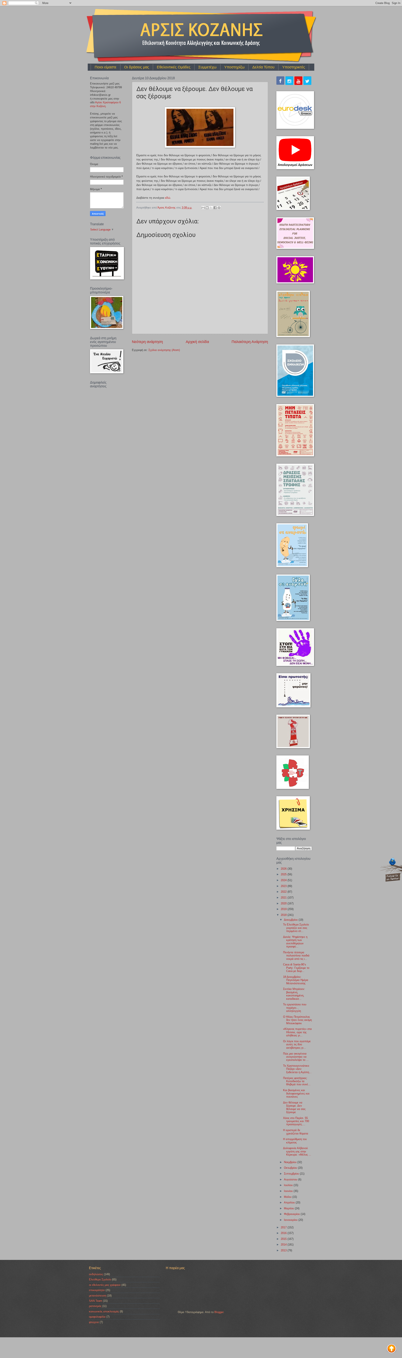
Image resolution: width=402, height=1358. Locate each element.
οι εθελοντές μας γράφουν (105, 1284)
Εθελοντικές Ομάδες (174, 67)
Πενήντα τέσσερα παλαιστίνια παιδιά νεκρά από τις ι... (296, 955)
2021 (284, 897)
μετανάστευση (97, 1295)
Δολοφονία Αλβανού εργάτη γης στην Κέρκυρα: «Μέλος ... (297, 1151)
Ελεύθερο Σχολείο (100, 1279)
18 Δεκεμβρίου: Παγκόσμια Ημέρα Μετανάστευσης (295, 980)
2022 (284, 891)
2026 (284, 868)
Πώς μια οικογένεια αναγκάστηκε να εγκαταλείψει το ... (296, 1057)
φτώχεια (94, 1322)
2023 (284, 886)
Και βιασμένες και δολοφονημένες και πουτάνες (296, 1093)
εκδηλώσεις (96, 1274)
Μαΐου (288, 1196)
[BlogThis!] (207, 208)
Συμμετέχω (207, 67)
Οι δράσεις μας (136, 67)
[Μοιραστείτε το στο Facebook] (215, 208)
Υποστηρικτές (293, 67)
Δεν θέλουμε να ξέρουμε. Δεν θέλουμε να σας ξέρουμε (294, 1107)
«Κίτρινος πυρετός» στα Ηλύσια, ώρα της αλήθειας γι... (297, 1032)
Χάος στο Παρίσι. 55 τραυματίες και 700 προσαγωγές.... (296, 1121)
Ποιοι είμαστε (105, 67)
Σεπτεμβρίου (292, 1173)
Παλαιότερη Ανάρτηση (250, 342)
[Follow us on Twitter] (307, 81)
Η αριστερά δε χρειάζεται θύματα (295, 1132)
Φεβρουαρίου (292, 1214)
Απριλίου (290, 1202)
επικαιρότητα (97, 1290)
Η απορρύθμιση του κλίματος (295, 1141)
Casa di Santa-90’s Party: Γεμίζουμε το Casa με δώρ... (296, 968)
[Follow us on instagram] (289, 81)
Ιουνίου (289, 1191)
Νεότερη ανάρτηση (147, 342)
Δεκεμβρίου (291, 919)
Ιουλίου (289, 1185)
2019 (284, 909)
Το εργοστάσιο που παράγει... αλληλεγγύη (294, 1007)
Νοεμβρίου (290, 1162)
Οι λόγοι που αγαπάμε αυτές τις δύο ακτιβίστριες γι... (297, 1044)
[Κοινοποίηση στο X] (211, 208)
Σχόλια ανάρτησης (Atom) (164, 350)
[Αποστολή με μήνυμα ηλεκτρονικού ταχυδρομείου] (203, 208)
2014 (284, 1244)
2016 (284, 1233)
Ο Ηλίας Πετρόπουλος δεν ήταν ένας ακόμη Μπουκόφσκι (297, 1020)
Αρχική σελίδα (197, 342)
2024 (284, 880)
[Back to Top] (391, 1349)
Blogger (218, 1312)
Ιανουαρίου (291, 1219)
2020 (284, 903)
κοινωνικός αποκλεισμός (104, 1311)
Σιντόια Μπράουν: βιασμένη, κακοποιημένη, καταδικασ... (294, 993)
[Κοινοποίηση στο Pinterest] (219, 208)
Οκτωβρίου (291, 1167)
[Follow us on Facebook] (280, 81)
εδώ (167, 197)
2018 (284, 914)
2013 (284, 1250)
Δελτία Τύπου (263, 67)
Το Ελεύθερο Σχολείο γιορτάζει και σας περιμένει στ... (296, 928)
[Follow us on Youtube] (298, 81)
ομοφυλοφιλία (97, 1316)
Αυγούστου (291, 1179)
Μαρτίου (289, 1208)
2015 (284, 1238)
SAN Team (95, 1300)
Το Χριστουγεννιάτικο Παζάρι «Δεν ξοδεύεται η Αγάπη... (297, 1069)
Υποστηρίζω (234, 67)
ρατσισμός (95, 1306)
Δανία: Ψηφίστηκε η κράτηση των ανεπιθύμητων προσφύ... (295, 941)
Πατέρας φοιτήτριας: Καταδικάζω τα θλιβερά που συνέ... (297, 1081)
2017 (284, 1227)
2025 (284, 874)
